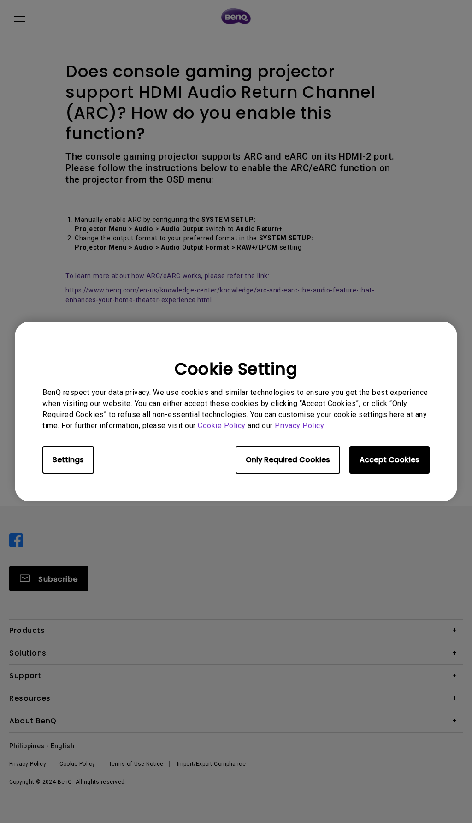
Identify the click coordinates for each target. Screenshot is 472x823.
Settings (68, 459)
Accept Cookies (389, 459)
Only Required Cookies (288, 459)
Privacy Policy (299, 425)
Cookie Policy (222, 425)
